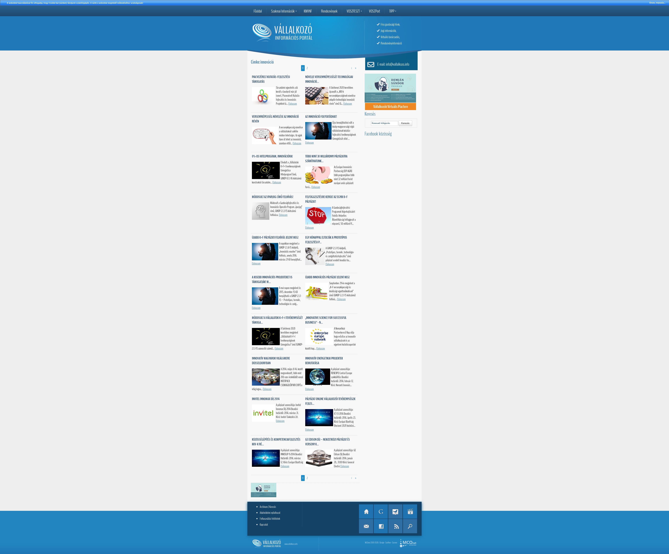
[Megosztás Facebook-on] (381, 526)
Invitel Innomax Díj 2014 (266, 399)
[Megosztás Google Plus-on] (381, 511)
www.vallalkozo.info (291, 544)
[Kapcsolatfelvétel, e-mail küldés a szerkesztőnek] (366, 526)
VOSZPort (374, 11)
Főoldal (258, 11)
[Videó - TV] (410, 511)
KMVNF (308, 11)
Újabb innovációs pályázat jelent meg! (327, 277)
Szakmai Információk (283, 11)
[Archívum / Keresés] (410, 526)
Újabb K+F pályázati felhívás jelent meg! (275, 237)
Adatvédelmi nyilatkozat (270, 513)
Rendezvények (329, 11)
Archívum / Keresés (268, 507)
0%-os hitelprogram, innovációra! (272, 156)
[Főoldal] (366, 511)
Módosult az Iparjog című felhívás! (272, 197)
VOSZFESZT (353, 11)
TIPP (391, 11)
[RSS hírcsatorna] (395, 526)
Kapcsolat (264, 524)
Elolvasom (292, 104)
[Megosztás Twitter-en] (395, 511)
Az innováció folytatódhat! (321, 116)
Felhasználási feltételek (270, 519)
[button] (405, 123)
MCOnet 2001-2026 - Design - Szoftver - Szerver (381, 542)
